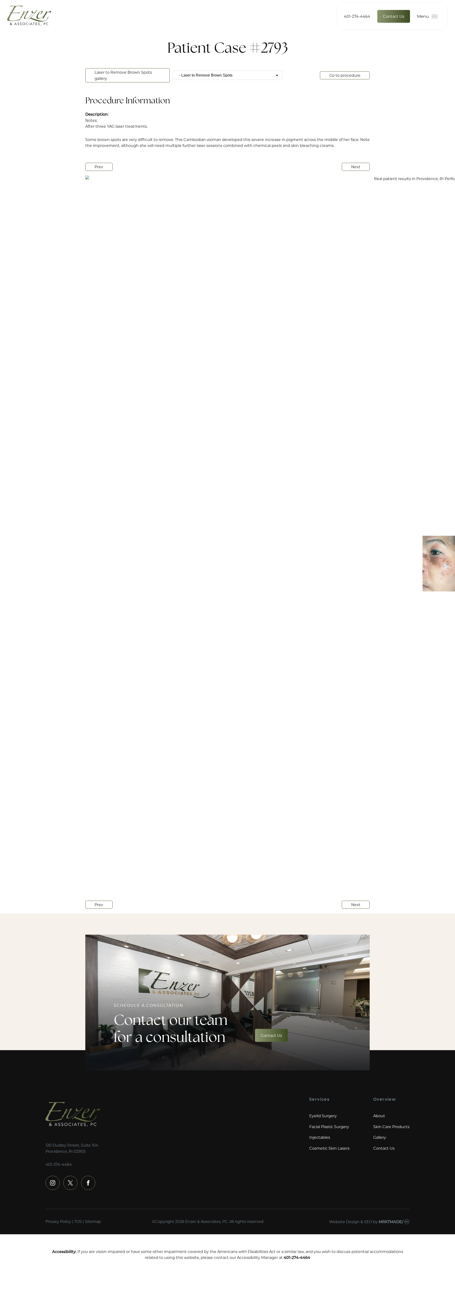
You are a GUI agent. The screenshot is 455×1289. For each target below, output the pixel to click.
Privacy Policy (58, 1221)
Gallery (379, 1137)
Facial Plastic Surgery (329, 1126)
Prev (99, 166)
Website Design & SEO (350, 1221)
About (379, 1115)
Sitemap (93, 1221)
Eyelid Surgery (323, 1115)
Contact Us (393, 16)
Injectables (319, 1137)
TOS (78, 1221)
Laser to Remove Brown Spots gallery (123, 75)
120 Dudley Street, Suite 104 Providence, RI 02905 (72, 1148)
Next (355, 166)
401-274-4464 (357, 16)
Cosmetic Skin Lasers (329, 1148)
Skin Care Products (391, 1126)
